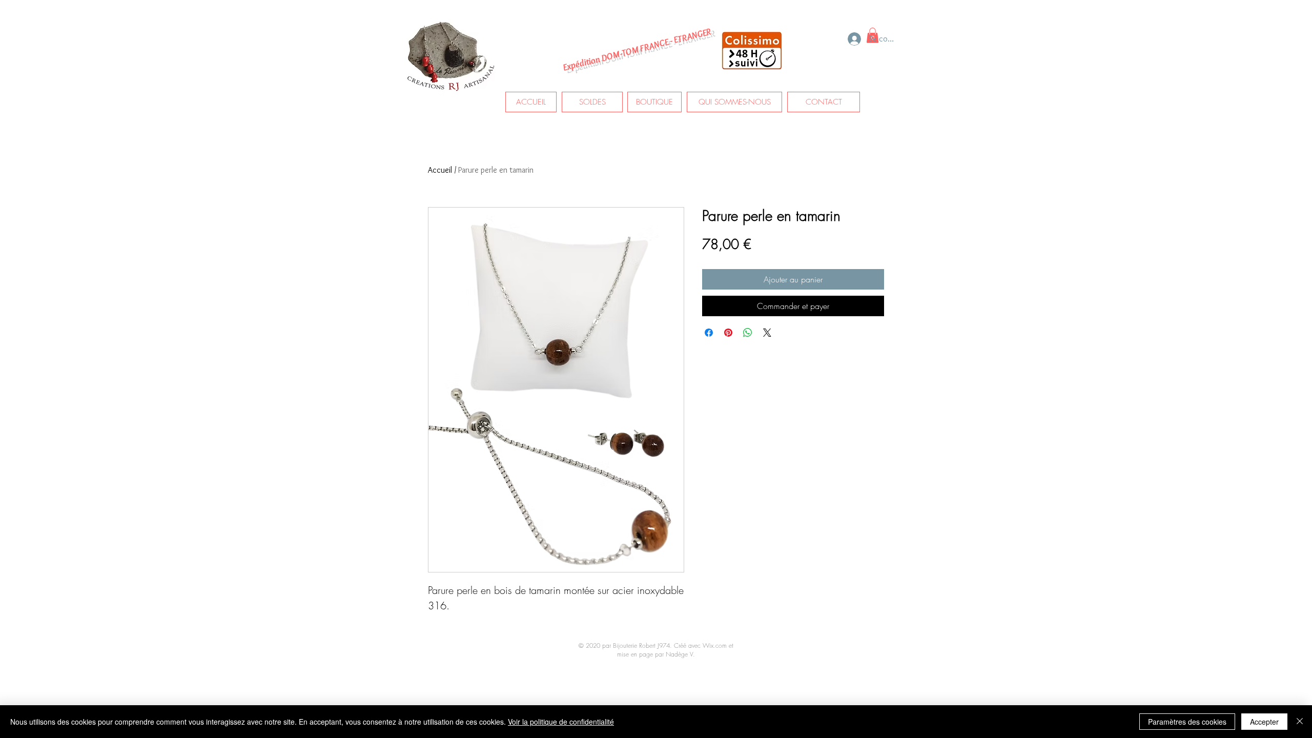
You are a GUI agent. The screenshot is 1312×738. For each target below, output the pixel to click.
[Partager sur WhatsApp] (748, 332)
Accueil (440, 170)
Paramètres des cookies (1187, 721)
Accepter (1264, 721)
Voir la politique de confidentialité (561, 721)
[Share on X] (767, 332)
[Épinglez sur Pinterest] (728, 332)
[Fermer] (1300, 721)
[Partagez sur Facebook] (709, 332)
